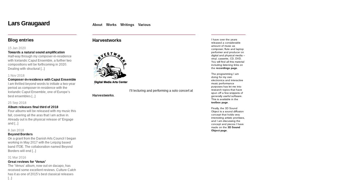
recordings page (226, 68)
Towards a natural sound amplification (36, 52)
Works (111, 24)
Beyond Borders (20, 134)
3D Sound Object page (225, 129)
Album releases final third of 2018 (33, 107)
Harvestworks (103, 95)
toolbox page (219, 102)
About (97, 24)
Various (144, 24)
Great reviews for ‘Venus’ (27, 162)
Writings (127, 24)
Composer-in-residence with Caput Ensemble (42, 79)
